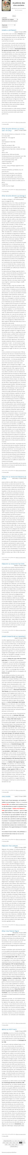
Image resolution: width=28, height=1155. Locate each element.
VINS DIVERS (6, 797)
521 (9, 1144)
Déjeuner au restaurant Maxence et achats (14, 478)
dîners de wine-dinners (21, 189)
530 (22, 1144)
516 (14, 1142)
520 (6, 1144)
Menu (14, 15)
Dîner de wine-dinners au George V (14, 196)
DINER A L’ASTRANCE (9, 30)
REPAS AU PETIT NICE (9, 1029)
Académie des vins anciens (19, 4)
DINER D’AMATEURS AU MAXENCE (13, 636)
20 (18, 1140)
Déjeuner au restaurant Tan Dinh (13, 564)
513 (4, 1142)
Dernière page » (14, 1146)
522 (13, 1144)
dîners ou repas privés (21, 122)
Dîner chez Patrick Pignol (10, 931)
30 (21, 1140)
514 (7, 1142)
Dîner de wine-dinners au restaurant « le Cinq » (13, 129)
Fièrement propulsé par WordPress (9, 1152)
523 (16, 1144)
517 (17, 1142)
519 (24, 1142)
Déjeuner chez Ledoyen (10, 846)
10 (15, 1140)
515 (10, 1142)
